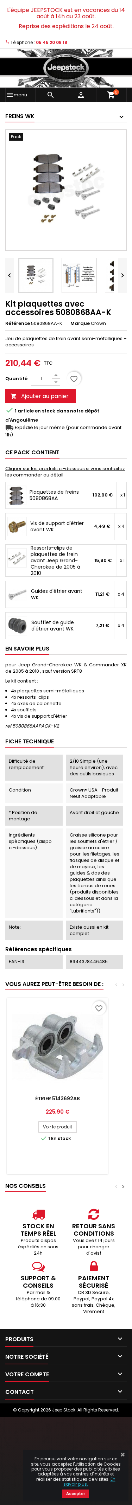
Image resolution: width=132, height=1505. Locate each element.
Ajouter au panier (40, 396)
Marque (80, 323)
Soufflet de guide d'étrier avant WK (52, 625)
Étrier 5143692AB (57, 1098)
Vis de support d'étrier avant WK (57, 526)
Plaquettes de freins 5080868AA (54, 495)
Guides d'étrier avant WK (56, 594)
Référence (17, 323)
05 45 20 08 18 (51, 42)
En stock (45, 411)
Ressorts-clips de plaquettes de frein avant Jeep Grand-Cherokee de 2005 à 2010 (55, 560)
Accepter (75, 1493)
